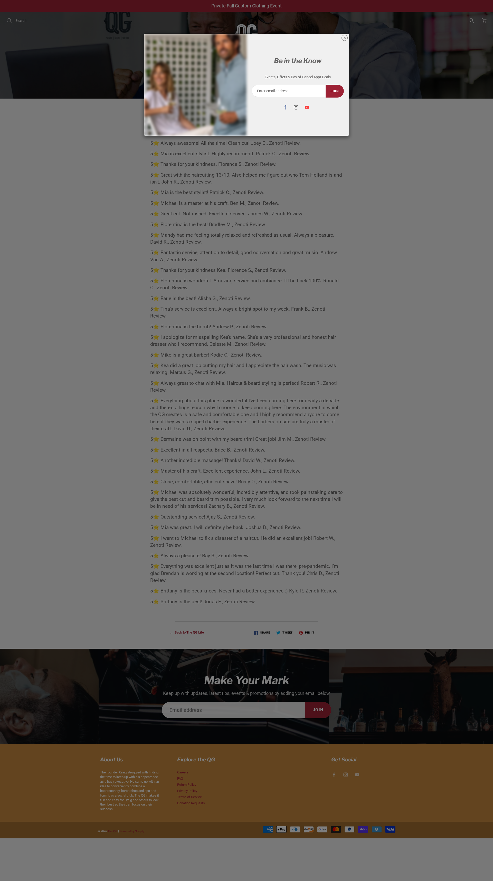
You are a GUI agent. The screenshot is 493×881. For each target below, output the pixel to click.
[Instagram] (295, 107)
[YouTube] (306, 107)
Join (335, 91)
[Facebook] (285, 107)
